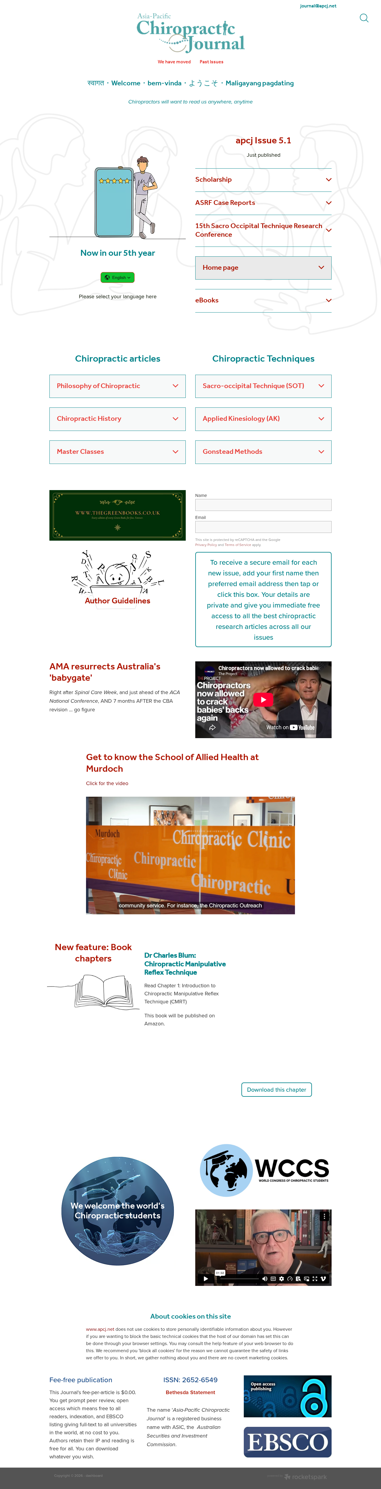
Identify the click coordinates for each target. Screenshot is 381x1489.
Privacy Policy (206, 544)
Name (201, 495)
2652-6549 (200, 1380)
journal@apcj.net (318, 6)
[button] (117, 277)
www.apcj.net (100, 1329)
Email (200, 517)
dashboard (94, 1475)
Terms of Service (238, 544)
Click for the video (107, 783)
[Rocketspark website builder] (297, 1478)
